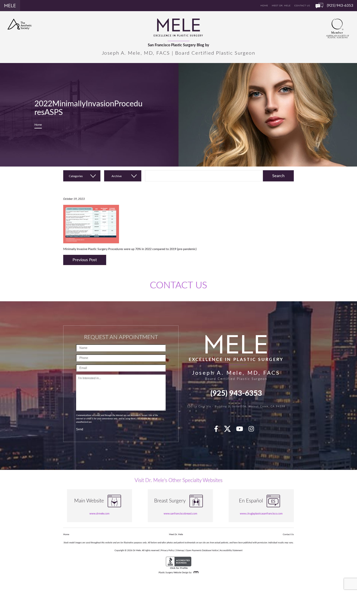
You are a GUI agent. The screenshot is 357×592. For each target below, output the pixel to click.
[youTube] (241, 430)
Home (264, 5)
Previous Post (85, 260)
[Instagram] (253, 430)
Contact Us (302, 5)
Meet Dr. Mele (281, 5)
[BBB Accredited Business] (178, 563)
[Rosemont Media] (195, 572)
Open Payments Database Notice (202, 550)
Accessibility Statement (231, 550)
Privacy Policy (167, 550)
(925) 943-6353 (236, 393)
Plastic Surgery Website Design (174, 572)
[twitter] (229, 430)
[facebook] (218, 430)
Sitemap (180, 550)
